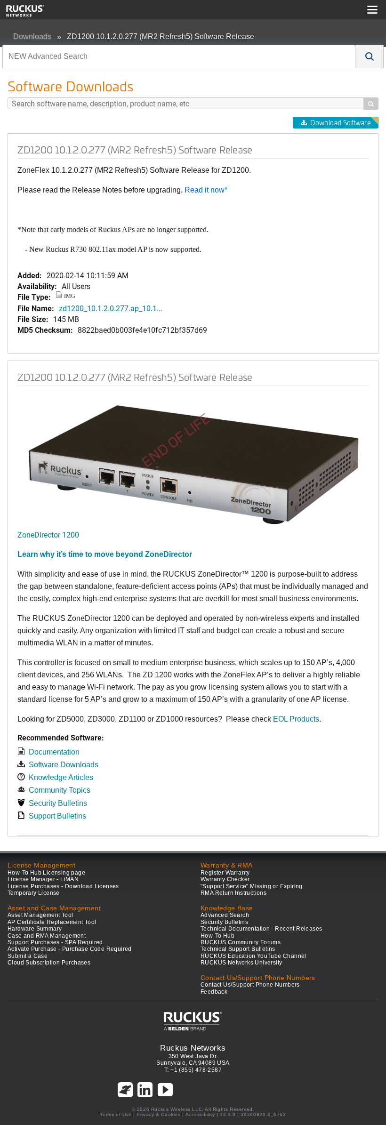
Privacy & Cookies (158, 1114)
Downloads (32, 36)
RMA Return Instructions (233, 893)
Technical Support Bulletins (238, 949)
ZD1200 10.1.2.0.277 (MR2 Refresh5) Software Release (160, 36)
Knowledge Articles (61, 777)
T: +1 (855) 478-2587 (193, 1070)
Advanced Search (225, 915)
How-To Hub (217, 935)
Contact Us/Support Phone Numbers (250, 984)
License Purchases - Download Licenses (63, 886)
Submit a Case (28, 956)
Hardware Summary (35, 928)
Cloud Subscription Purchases (49, 962)
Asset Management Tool (40, 915)
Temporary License (34, 893)
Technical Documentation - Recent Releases (261, 928)
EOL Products (296, 719)
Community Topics (59, 790)
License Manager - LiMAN (43, 879)
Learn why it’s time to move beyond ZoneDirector (104, 554)
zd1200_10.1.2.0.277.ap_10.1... (110, 308)
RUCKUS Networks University (241, 962)
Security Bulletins (58, 803)
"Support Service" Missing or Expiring (252, 886)
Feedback (214, 991)
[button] (369, 56)
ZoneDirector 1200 (48, 534)
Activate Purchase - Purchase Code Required (70, 949)
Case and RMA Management (47, 935)
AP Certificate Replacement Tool (52, 922)
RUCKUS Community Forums (241, 942)
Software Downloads (63, 765)
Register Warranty (225, 872)
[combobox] (178, 56)
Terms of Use (115, 1114)
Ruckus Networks (192, 1048)
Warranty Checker (225, 879)
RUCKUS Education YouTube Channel (253, 956)
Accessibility (200, 1114)
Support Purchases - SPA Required (55, 942)
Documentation (54, 752)
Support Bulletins (57, 816)
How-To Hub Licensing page (46, 872)
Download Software (340, 122)
